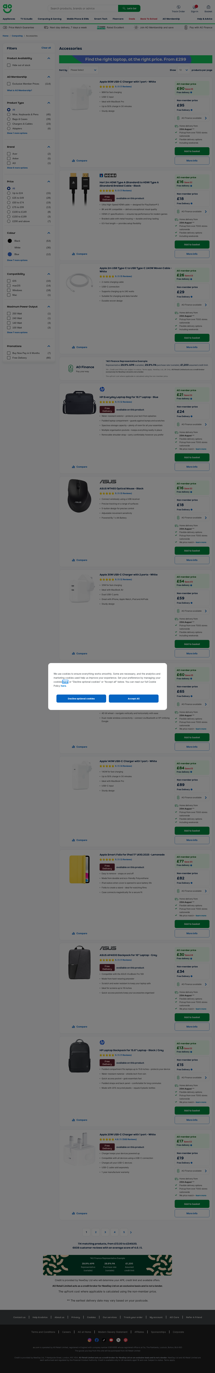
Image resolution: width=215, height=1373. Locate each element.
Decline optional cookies (81, 698)
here (65, 681)
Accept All (134, 698)
